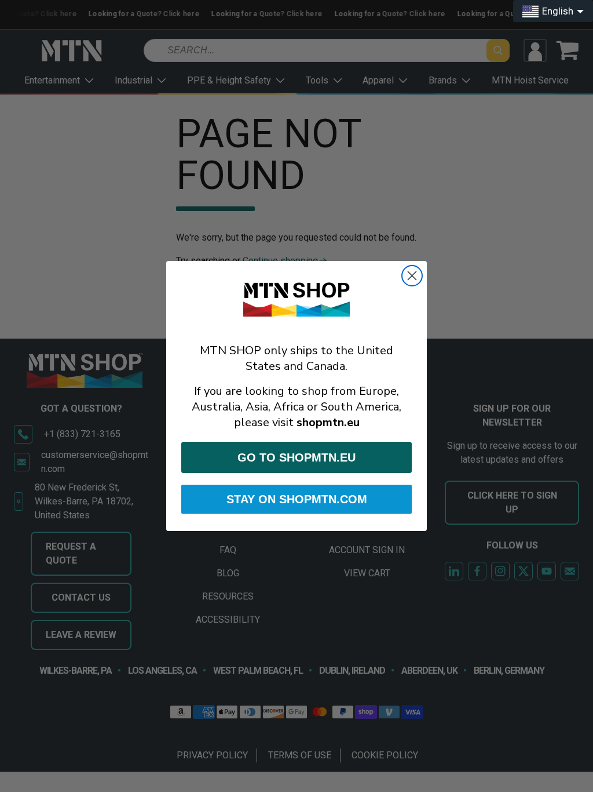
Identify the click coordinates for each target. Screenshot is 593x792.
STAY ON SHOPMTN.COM (296, 499)
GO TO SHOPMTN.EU (296, 457)
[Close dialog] (412, 276)
